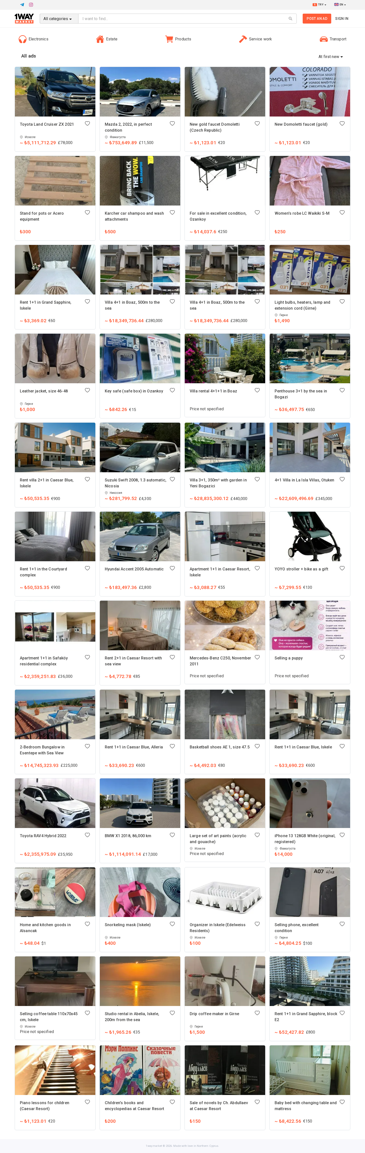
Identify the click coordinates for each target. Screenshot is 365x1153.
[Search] (290, 18)
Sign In (341, 19)
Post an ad (317, 19)
